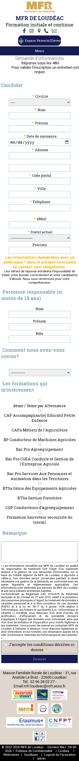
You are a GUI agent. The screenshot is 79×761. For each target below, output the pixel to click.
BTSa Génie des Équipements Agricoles (39, 488)
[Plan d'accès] (39, 31)
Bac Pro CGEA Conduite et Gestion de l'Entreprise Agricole (39, 461)
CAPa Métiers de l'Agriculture (40, 429)
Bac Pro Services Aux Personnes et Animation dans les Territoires (39, 476)
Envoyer (39, 659)
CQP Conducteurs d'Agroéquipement (39, 507)
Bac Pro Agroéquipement (39, 449)
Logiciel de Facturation (60, 755)
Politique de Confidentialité (34, 751)
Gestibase (31, 755)
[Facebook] (24, 31)
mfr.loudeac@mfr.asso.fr (45, 686)
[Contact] (54, 31)
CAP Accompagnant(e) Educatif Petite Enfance (39, 418)
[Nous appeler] (47, 31)
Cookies (63, 751)
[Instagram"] (32, 31)
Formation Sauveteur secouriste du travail (39, 520)
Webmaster (11, 755)
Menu (39, 51)
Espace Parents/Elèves (42, 40)
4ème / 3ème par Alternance (39, 405)
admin (41, 758)
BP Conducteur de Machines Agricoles (40, 439)
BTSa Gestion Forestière (39, 497)
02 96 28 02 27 (42, 681)
